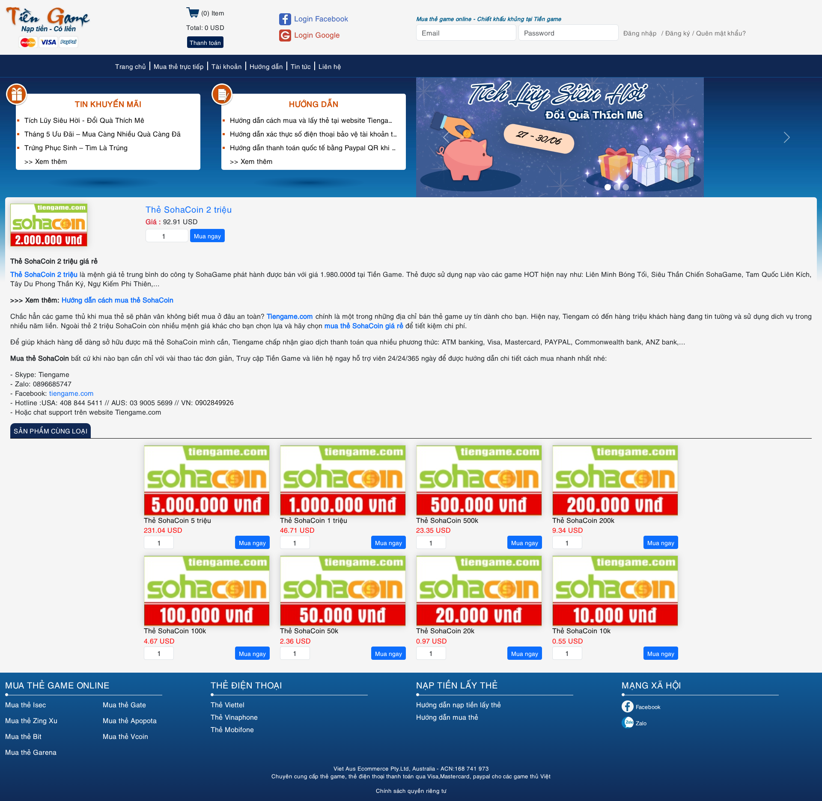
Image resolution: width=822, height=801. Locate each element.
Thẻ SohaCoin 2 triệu (189, 208)
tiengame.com (71, 393)
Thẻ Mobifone (232, 729)
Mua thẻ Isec (25, 704)
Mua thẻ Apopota (130, 720)
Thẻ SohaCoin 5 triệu (177, 520)
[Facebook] (339, 19)
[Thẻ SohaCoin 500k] (479, 480)
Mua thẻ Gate (124, 704)
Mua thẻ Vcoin (125, 736)
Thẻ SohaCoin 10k (581, 630)
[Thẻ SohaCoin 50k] (342, 591)
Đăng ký (677, 32)
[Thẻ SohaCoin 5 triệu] (206, 480)
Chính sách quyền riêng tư (411, 790)
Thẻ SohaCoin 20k (445, 630)
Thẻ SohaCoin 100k (175, 630)
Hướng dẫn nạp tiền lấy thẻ (458, 704)
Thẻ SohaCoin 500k (447, 520)
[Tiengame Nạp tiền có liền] (47, 26)
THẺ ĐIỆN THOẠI (246, 684)
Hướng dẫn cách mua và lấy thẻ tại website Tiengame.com (313, 120)
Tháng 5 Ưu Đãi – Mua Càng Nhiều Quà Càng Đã (102, 133)
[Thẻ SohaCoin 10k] (615, 591)
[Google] (339, 36)
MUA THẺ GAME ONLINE (57, 684)
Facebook (648, 706)
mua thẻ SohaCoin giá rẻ (364, 325)
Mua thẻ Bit (23, 736)
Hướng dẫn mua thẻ (447, 716)
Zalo (641, 723)
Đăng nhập (640, 32)
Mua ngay (207, 235)
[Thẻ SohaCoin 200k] (615, 480)
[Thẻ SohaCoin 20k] (479, 591)
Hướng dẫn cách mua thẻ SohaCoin (117, 299)
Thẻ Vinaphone (234, 716)
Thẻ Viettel (227, 704)
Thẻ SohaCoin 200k (583, 520)
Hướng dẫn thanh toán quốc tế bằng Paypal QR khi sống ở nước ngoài (313, 147)
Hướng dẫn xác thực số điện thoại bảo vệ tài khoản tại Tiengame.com (313, 133)
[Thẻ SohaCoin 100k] (206, 591)
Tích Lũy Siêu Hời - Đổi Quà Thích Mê (84, 120)
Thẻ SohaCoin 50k (309, 630)
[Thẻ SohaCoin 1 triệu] (342, 480)
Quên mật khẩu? (721, 32)
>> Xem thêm (45, 161)
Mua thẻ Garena (31, 751)
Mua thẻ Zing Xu (31, 720)
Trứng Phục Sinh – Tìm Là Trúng (76, 147)
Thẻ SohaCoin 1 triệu (313, 520)
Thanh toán (205, 42)
